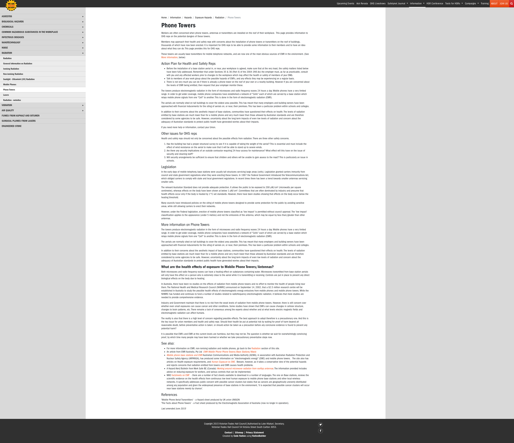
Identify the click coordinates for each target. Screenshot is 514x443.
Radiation (219, 17)
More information (169, 57)
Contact (228, 432)
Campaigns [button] (471, 3)
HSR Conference (435, 3)
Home (164, 17)
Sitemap (239, 432)
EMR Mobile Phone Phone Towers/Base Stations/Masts (229, 351)
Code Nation (240, 435)
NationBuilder (259, 435)
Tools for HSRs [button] (453, 3)
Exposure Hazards (203, 17)
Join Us (504, 3)
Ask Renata (362, 3)
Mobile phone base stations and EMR (184, 355)
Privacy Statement (255, 432)
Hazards (188, 17)
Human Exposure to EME (223, 361)
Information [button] (418, 3)
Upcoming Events (345, 3)
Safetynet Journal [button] (397, 3)
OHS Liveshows (378, 3)
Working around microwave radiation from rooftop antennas (245, 368)
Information (175, 17)
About (494, 3)
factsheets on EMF (181, 375)
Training (485, 3)
